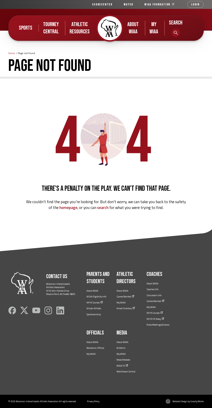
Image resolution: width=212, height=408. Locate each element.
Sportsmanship (94, 314)
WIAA (158, 4)
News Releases (123, 359)
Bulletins (121, 348)
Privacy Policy (93, 401)
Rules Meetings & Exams (158, 324)
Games (124, 296)
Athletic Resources (80, 28)
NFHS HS (154, 319)
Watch (128, 4)
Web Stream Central (126, 371)
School (124, 308)
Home (11, 53)
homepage (68, 207)
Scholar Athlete (94, 308)
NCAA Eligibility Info (96, 296)
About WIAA (133, 28)
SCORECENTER (102, 4)
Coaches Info (152, 289)
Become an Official (95, 348)
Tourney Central (51, 28)
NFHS (93, 302)
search (102, 207)
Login (195, 4)
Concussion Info (154, 295)
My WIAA (153, 28)
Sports (25, 28)
